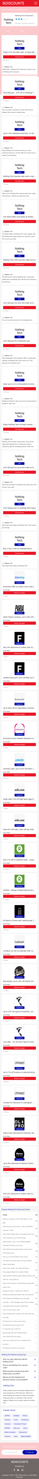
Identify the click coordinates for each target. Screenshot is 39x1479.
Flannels (7, 1436)
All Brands (10, 9)
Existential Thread (20, 1424)
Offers (22, 31)
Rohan (25, 1415)
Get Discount (19, 57)
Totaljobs (16, 1415)
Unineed (7, 1420)
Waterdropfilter (26, 1436)
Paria (15, 1436)
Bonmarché (23, 1432)
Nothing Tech (22, 9)
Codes (8, 31)
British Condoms (10, 1432)
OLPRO (7, 1415)
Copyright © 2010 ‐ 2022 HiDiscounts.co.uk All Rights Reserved (19, 1476)
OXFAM (7, 1428)
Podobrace (24, 1420)
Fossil (16, 1420)
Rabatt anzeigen (19, 593)
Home (4, 9)
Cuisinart (8, 1424)
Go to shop (6, 590)
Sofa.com (16, 1428)
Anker (25, 1428)
